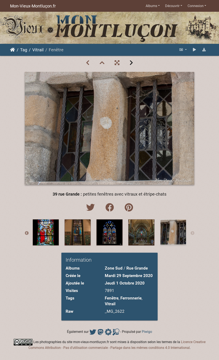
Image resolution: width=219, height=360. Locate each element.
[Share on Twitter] (91, 208)
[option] (46, 232)
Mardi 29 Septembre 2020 (129, 275)
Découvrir (172, 6)
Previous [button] (27, 233)
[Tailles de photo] (182, 50)
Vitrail (38, 49)
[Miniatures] (102, 63)
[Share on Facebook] (110, 208)
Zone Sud (114, 268)
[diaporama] (194, 50)
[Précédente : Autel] (88, 63)
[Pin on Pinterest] (128, 208)
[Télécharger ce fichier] (204, 50)
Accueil (12, 50)
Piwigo (147, 332)
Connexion (196, 6)
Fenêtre (111, 298)
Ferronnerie (131, 298)
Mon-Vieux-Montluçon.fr (33, 6)
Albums (151, 6)
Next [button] (192, 233)
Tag (23, 49)
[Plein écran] (117, 63)
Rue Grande (137, 268)
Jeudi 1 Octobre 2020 (125, 283)
